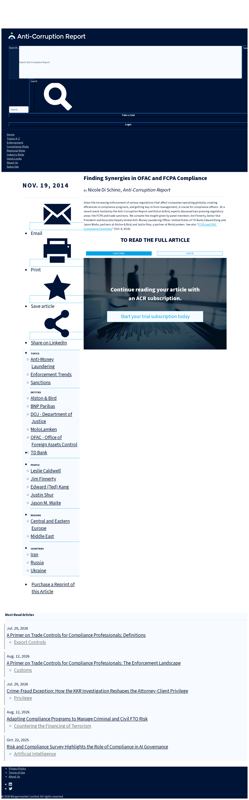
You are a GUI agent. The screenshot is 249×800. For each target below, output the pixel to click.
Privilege (23, 698)
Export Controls (30, 642)
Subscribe (13, 167)
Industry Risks (15, 155)
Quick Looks (14, 159)
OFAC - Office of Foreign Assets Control (54, 441)
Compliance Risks (18, 147)
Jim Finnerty (43, 478)
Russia (37, 562)
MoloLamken (44, 429)
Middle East (42, 536)
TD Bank (39, 452)
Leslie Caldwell (46, 470)
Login (128, 124)
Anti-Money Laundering (43, 363)
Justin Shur (42, 494)
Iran (34, 554)
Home (10, 135)
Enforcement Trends (51, 374)
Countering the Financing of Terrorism (52, 726)
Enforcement (15, 143)
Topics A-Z (13, 139)
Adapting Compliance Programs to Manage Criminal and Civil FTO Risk (77, 718)
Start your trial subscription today (155, 316)
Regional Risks (16, 151)
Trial (128, 115)
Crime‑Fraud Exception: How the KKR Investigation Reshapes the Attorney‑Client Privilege (97, 691)
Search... (14, 48)
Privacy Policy (17, 769)
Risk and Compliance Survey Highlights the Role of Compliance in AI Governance (87, 746)
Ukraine (38, 570)
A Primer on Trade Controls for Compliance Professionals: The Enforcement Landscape (94, 663)
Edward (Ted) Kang (50, 486)
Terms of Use (17, 773)
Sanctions (41, 382)
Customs (23, 670)
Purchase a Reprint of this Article (53, 588)
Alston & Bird (44, 398)
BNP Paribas (43, 406)
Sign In (190, 253)
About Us (12, 163)
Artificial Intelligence (35, 754)
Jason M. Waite (46, 503)
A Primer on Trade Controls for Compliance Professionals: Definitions (76, 635)
